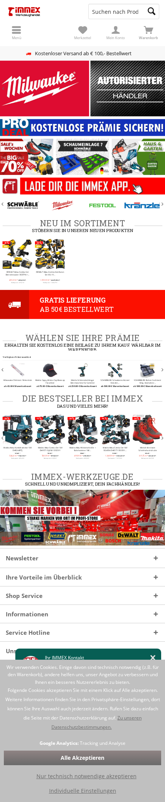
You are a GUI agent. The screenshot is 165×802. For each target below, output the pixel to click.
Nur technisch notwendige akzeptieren (86, 776)
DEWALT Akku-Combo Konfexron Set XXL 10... (50, 273)
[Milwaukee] (23, 205)
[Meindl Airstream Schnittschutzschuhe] (147, 429)
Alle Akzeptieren (82, 757)
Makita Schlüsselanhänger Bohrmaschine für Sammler (82, 381)
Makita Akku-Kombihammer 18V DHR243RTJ (17, 448)
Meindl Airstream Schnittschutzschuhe (147, 448)
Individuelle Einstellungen (82, 790)
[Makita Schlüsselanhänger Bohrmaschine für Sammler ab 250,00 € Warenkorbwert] (82, 370)
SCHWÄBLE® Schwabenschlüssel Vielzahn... (115, 381)
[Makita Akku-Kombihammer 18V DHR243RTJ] (18, 429)
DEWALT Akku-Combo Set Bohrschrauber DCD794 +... (18, 273)
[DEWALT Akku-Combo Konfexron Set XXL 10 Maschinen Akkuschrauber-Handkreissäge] (50, 254)
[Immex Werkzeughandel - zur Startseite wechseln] (41, 11)
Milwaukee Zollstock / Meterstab (17, 380)
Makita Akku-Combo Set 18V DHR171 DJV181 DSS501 (50, 448)
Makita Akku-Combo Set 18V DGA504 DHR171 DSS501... (115, 448)
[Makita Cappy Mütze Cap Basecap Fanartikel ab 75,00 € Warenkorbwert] (50, 370)
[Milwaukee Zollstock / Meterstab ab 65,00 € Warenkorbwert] (18, 370)
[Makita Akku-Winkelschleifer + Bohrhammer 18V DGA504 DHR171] (82, 429)
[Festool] (63, 205)
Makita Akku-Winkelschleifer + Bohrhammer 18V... (82, 448)
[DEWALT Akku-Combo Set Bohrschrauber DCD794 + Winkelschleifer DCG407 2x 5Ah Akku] (18, 254)
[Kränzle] (103, 205)
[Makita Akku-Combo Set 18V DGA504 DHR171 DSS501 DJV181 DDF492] (115, 429)
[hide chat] (152, 658)
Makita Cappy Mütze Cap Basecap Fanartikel (50, 381)
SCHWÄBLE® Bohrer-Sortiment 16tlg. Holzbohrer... (147, 381)
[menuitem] (148, 32)
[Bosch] (143, 205)
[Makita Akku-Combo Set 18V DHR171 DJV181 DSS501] (50, 429)
